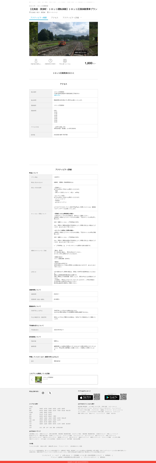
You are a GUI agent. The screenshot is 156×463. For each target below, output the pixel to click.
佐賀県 (45, 423)
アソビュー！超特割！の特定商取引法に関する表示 (65, 457)
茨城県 (50, 410)
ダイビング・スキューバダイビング (101, 408)
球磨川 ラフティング (95, 437)
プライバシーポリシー (90, 457)
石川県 (45, 414)
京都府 (45, 418)
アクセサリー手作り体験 (84, 410)
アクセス (54, 17)
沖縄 (30, 425)
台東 (44, 427)
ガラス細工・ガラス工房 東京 (48, 439)
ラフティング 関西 (106, 437)
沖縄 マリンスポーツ (34, 439)
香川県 (45, 422)
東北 (30, 408)
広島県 (54, 420)
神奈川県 (68, 410)
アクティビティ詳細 (71, 17)
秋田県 (54, 408)
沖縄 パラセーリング (111, 435)
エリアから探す (33, 404)
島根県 (45, 420)
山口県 (58, 420)
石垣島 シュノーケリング (55, 435)
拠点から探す (44, 446)
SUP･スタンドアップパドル (85, 408)
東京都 (63, 410)
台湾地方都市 (59, 427)
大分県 (58, 423)
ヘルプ (57, 455)
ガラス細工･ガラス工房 (94, 406)
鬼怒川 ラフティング (84, 437)
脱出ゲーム (92, 413)
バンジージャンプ (100, 413)
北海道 (30, 406)
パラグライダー (95, 410)
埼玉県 (54, 410)
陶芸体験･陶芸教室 (82, 406)
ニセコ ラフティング (78, 435)
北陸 (30, 414)
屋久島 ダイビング (33, 435)
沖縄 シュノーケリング (112, 434)
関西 (30, 418)
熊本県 (54, 423)
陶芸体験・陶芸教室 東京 (89, 434)
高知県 (54, 422)
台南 (51, 427)
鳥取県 (41, 420)
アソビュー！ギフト (64, 446)
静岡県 (41, 416)
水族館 (108, 413)
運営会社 (102, 457)
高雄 (54, 427)
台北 (41, 427)
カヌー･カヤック (113, 406)
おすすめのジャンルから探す (86, 404)
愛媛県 (50, 422)
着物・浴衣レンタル (83, 413)
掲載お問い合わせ (53, 446)
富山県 (41, 414)
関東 (30, 410)
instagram (43, 393)
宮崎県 (63, 423)
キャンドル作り (82, 411)
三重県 (54, 416)
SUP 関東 (69, 439)
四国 (30, 422)
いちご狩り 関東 (116, 437)
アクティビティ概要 (39, 17)
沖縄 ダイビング (44, 434)
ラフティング (116, 411)
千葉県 (58, 410)
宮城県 (50, 408)
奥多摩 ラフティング (63, 437)
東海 (30, 416)
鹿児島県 (68, 423)
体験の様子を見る (80, 52)
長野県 (45, 412)
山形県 (58, 408)
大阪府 (50, 418)
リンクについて (46, 455)
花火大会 (113, 413)
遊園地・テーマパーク (106, 410)
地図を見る (57, 95)
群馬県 (45, 410)
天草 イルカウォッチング (35, 437)
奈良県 (58, 418)
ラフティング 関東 (67, 435)
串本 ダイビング (73, 437)
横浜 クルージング (99, 435)
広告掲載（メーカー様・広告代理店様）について (88, 455)
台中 (47, 427)
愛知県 (50, 416)
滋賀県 (41, 418)
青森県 (41, 408)
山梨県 (41, 412)
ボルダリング (108, 411)
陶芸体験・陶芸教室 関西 (64, 434)
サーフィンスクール (118, 410)
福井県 (50, 414)
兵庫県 (54, 418)
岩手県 (45, 408)
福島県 (63, 408)
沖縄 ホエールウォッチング (49, 437)
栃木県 (41, 410)
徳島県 (41, 422)
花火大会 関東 (76, 439)
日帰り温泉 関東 (53, 434)
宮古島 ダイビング (61, 439)
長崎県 (50, 423)
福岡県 (41, 423)
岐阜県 (45, 416)
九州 (30, 423)
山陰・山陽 (32, 420)
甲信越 (30, 412)
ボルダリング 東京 (76, 434)
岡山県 (50, 420)
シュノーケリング (116, 408)
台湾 (30, 427)
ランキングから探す (34, 446)
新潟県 (50, 412)
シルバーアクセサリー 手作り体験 (95, 411)
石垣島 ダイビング (100, 434)
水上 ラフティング (89, 435)
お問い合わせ (66, 455)
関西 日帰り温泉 (44, 435)
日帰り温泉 (104, 406)
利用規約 (107, 455)
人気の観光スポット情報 (76, 446)
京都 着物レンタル (33, 434)
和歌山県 (64, 418)
